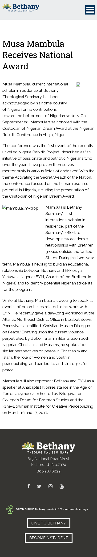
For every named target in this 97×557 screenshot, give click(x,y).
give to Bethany (48, 523)
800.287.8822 (49, 471)
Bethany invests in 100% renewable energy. (52, 509)
